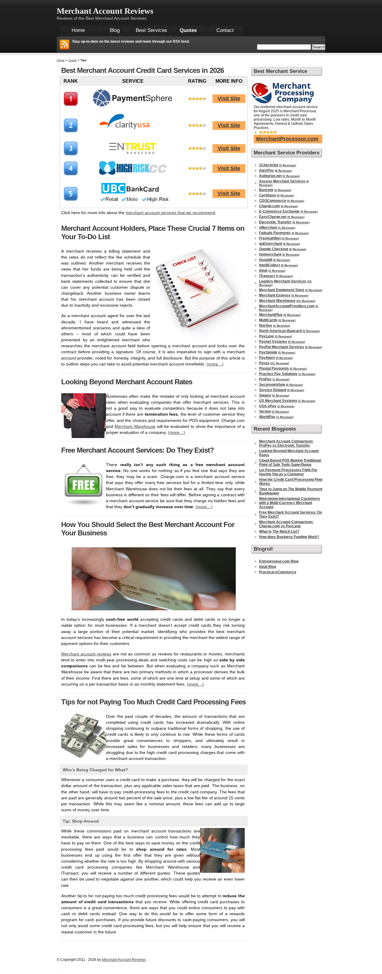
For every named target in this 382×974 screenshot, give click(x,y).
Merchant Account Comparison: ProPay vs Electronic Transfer (286, 443)
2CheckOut (268, 165)
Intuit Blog (267, 567)
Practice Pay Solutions (278, 374)
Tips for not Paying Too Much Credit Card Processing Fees (153, 702)
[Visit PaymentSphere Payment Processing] (132, 108)
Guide (72, 60)
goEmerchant (270, 244)
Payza (264, 363)
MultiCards (268, 320)
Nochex (265, 325)
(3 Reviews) (287, 165)
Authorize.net (270, 176)
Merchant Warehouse (135, 426)
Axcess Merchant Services (282, 181)
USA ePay (267, 406)
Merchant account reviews (86, 654)
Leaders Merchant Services (282, 281)
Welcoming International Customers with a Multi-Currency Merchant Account (289, 503)
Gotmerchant (270, 254)
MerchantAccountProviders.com (287, 306)
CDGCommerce (272, 201)
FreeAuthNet (270, 238)
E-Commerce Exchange (279, 211)
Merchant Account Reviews (105, 11)
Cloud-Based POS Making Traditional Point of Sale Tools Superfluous (290, 462)
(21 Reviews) (279, 363)
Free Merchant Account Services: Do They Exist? (137, 450)
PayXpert (267, 358)
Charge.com (269, 206)
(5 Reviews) (309, 211)
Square (265, 395)
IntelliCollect (269, 265)
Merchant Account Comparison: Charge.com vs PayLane (286, 524)
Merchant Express (274, 295)
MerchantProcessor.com (287, 139)
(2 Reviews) (291, 176)
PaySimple (268, 352)
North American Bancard (280, 331)
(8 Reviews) (283, 170)
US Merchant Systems (278, 401)
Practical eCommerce (277, 572)
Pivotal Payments (274, 368)
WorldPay (267, 417)
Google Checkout (273, 249)
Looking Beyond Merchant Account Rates (126, 382)
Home (61, 60)
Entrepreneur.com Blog (278, 561)
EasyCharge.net (272, 217)
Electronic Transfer (275, 222)
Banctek (266, 190)
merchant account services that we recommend (170, 212)
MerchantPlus (271, 315)
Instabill (265, 260)
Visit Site (229, 99)
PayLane (266, 336)
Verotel (265, 411)
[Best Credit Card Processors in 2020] (133, 204)
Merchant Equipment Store (281, 290)
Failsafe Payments (275, 233)
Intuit (263, 270)
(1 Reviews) (286, 227)
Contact (225, 30)
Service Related (272, 390)
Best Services (151, 30)
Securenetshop (272, 384)
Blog (115, 30)
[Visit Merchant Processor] (283, 104)
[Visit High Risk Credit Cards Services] (133, 176)
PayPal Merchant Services (281, 347)
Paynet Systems (273, 341)
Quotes (188, 30)
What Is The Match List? (279, 531)
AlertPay (266, 170)
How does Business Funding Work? (289, 537)
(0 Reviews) (282, 190)
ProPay (265, 379)
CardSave (267, 195)
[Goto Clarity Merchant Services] (133, 136)
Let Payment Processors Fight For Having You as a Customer (288, 472)
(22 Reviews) (305, 300)
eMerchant (268, 227)
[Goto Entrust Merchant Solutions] (133, 153)
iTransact (267, 276)
